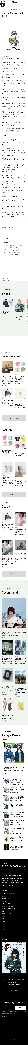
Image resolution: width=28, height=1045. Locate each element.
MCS (14, 1034)
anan (5, 1022)
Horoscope (7, 9)
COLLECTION (17, 876)
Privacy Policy (20, 1039)
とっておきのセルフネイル (7, 896)
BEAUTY (12, 878)
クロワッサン (21, 1022)
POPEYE (14, 1022)
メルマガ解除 (4, 1016)
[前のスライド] (3, 328)
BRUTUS (9, 1022)
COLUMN (11, 883)
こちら (19, 254)
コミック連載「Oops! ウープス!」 (9, 908)
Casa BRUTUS (6, 1026)
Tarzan (23, 1026)
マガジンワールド (8, 1039)
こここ (24, 1030)
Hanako (12, 1026)
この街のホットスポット (7, 918)
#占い (8, 278)
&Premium (18, 1026)
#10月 (13, 278)
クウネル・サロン (17, 1030)
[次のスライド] (5, 328)
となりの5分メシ (5, 911)
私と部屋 (4, 901)
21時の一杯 (4, 916)
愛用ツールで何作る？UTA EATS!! (9, 913)
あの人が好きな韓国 (6, 921)
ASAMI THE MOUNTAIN (7, 903)
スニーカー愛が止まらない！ (8, 893)
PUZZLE (4, 885)
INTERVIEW (5, 880)
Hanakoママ (9, 1030)
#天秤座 (3, 278)
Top (2, 9)
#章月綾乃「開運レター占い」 (8, 280)
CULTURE (19, 878)
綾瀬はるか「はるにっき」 (7, 906)
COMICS (4, 883)
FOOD (19, 880)
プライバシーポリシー (17, 1011)
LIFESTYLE (13, 880)
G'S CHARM (5, 878)
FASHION (4, 876)
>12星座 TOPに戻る (7, 227)
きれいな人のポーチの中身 (7, 898)
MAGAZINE (11, 885)
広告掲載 (14, 1039)
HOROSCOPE (19, 883)
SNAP (10, 876)
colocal (4, 1030)
